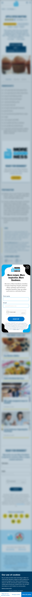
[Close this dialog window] (27, 267)
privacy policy (16, 329)
